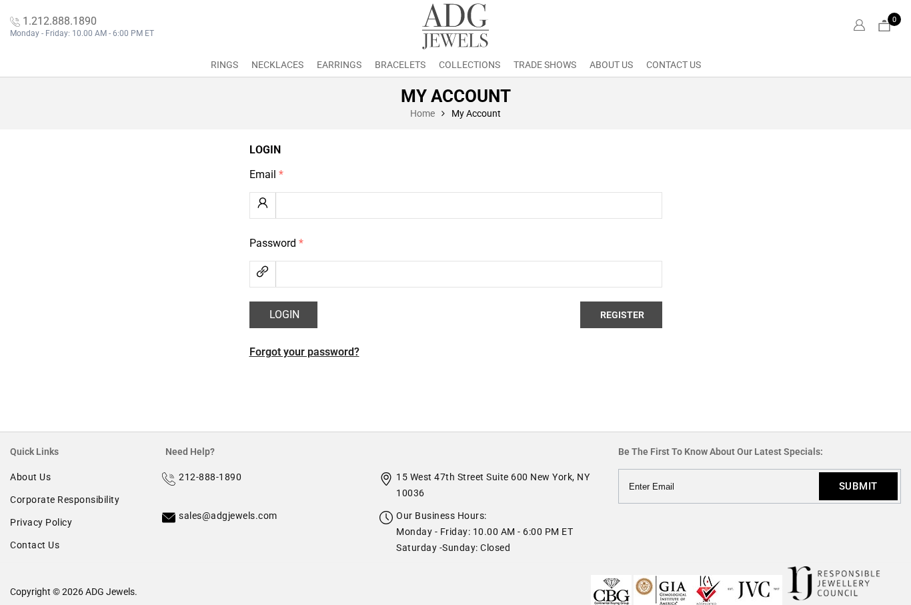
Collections (469, 64)
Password (276, 243)
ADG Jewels (110, 591)
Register (622, 315)
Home (422, 113)
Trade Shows (545, 64)
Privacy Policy (41, 522)
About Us (611, 64)
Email (266, 174)
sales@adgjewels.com (228, 515)
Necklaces (277, 64)
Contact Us (673, 64)
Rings (224, 64)
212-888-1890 (210, 477)
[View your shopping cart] (884, 26)
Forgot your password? (304, 352)
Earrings (339, 64)
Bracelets (400, 64)
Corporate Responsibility (64, 499)
